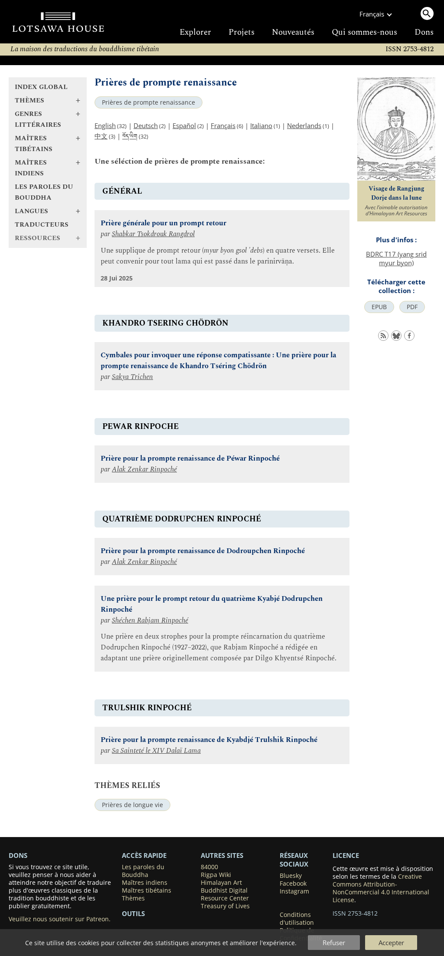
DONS (18, 855)
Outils (133, 913)
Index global (41, 87)
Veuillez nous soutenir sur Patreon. (60, 919)
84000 (209, 867)
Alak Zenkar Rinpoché (144, 469)
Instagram (294, 891)
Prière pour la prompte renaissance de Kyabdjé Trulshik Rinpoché (209, 740)
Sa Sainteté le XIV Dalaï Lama (156, 750)
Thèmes (133, 898)
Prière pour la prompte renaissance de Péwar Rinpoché (190, 458)
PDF (412, 307)
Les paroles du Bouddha (44, 192)
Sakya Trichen (132, 377)
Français (223, 125)
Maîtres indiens (144, 883)
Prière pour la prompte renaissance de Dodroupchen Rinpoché (203, 551)
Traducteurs (42, 225)
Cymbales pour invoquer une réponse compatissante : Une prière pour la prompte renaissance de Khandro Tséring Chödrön (218, 361)
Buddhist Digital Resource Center (225, 894)
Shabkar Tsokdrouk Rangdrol (153, 234)
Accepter (391, 942)
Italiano (261, 125)
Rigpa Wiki (216, 875)
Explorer (195, 32)
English (105, 125)
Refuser (334, 942)
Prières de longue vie (132, 805)
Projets (242, 32)
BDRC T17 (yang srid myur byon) (396, 258)
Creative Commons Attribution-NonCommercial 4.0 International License (381, 888)
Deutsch (146, 125)
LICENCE (346, 855)
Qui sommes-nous (364, 32)
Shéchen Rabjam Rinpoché (150, 620)
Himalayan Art (221, 883)
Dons (424, 32)
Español (184, 125)
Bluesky (291, 876)
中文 (101, 136)
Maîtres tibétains (146, 890)
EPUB (379, 307)
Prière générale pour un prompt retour (163, 223)
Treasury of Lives (225, 906)
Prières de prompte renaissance (148, 102)
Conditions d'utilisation (297, 918)
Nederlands (304, 125)
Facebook (293, 883)
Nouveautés (293, 32)
